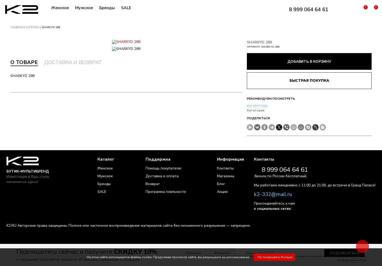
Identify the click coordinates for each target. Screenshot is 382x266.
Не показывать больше (275, 257)
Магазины (225, 176)
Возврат (153, 183)
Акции (222, 191)
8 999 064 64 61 (308, 9)
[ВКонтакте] (257, 127)
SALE (126, 8)
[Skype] (308, 127)
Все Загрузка (257, 106)
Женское (60, 8)
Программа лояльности (166, 191)
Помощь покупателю (163, 168)
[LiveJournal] (315, 127)
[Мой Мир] (301, 127)
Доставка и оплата (162, 176)
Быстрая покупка (309, 80)
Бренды (107, 8)
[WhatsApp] (294, 127)
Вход (352, 9)
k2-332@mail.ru (273, 194)
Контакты (225, 168)
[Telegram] (272, 127)
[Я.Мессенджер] (250, 127)
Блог (221, 183)
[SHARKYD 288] (126, 42)
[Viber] (286, 127)
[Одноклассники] (264, 127)
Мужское (84, 8)
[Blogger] (323, 127)
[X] (279, 127)
